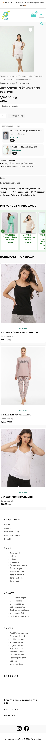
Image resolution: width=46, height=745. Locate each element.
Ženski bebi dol (22, 83)
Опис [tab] (2, 178)
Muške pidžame (17, 604)
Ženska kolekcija (25, 76)
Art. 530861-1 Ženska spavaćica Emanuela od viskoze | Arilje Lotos (26, 132)
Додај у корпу (17, 115)
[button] (42, 24)
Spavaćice (14, 562)
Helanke (13, 559)
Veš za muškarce (17, 607)
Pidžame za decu (17, 655)
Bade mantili (15, 553)
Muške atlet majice (18, 598)
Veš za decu (15, 661)
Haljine (13, 556)
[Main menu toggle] (41, 15)
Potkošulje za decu (18, 658)
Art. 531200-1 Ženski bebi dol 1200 (24, 147)
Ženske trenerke (17, 575)
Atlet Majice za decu (19, 633)
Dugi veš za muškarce (19, 610)
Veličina (3, 101)
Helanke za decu (17, 652)
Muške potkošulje (17, 613)
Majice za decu (16, 664)
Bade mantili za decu (19, 636)
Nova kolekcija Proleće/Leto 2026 (20, 167)
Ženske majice (16, 568)
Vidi (12, 140)
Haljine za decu (16, 648)
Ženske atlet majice (18, 565)
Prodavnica (12, 76)
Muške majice (16, 601)
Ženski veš (14, 581)
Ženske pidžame (17, 572)
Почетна (3, 76)
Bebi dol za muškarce (19, 616)
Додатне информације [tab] (10, 183)
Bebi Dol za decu (17, 639)
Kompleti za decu (17, 642)
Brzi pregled (23, 328)
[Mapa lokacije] (23, 687)
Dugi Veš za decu (17, 645)
